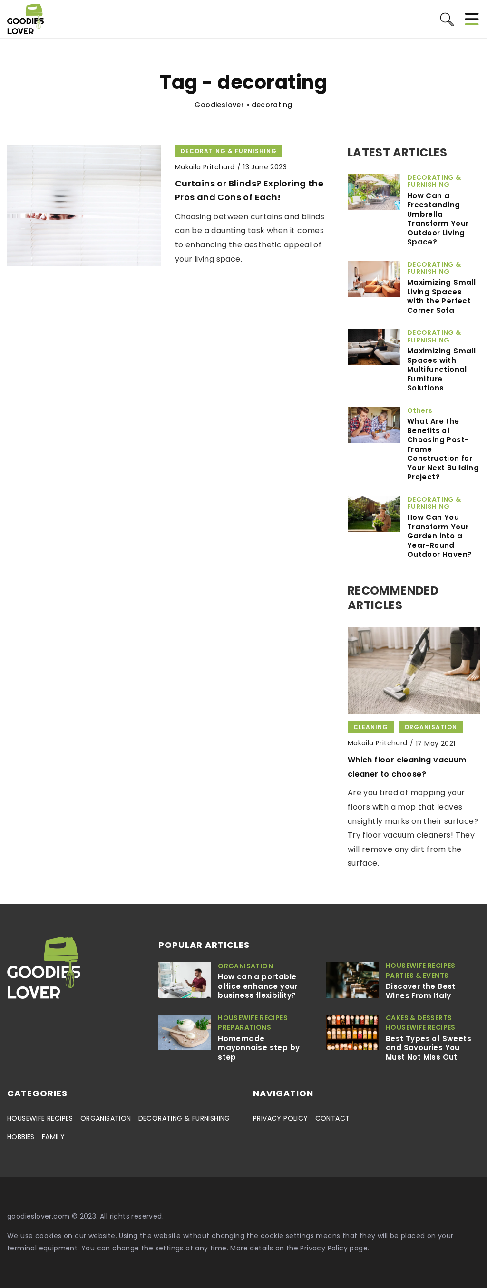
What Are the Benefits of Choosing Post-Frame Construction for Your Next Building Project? (443, 449)
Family (53, 1137)
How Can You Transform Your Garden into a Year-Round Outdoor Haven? (439, 536)
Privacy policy (280, 1118)
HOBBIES (21, 1137)
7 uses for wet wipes (389, 759)
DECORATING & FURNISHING (184, 1118)
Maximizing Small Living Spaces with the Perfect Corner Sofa (441, 296)
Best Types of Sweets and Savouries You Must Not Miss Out (428, 1048)
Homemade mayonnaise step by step (259, 1048)
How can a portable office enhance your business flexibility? (258, 986)
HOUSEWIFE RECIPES (40, 1118)
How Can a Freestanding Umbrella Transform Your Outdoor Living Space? (438, 219)
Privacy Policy (324, 1248)
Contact (332, 1118)
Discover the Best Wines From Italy (421, 991)
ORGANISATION (105, 1118)
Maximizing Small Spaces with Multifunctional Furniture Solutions (441, 369)
